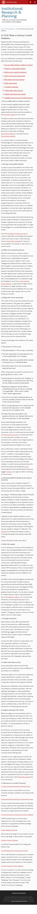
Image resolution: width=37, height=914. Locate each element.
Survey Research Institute (9, 830)
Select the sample (10, 83)
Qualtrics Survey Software (9, 840)
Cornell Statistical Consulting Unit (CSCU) (14, 850)
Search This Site (30, 2)
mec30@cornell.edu (8, 134)
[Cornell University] (9, 2)
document (4, 531)
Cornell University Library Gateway (12, 866)
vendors (9, 472)
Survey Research (10, 29)
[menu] (35, 2)
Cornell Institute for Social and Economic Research (17, 814)
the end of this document (11, 435)
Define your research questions (15, 72)
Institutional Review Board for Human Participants (17, 799)
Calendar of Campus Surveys (17, 233)
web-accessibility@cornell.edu (19, 901)
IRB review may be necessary (14, 79)
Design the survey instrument (14, 75)
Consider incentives (11, 86)
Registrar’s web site (14, 597)
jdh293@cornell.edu (24, 777)
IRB (10, 540)
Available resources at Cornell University (18, 97)
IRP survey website (9, 114)
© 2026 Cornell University (19, 893)
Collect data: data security (13, 90)
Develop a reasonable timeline (15, 68)
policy (27, 466)
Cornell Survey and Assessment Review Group (15, 786)
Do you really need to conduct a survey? (18, 65)
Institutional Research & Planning (12, 12)
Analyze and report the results (15, 94)
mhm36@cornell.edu (8, 136)
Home (2, 29)
